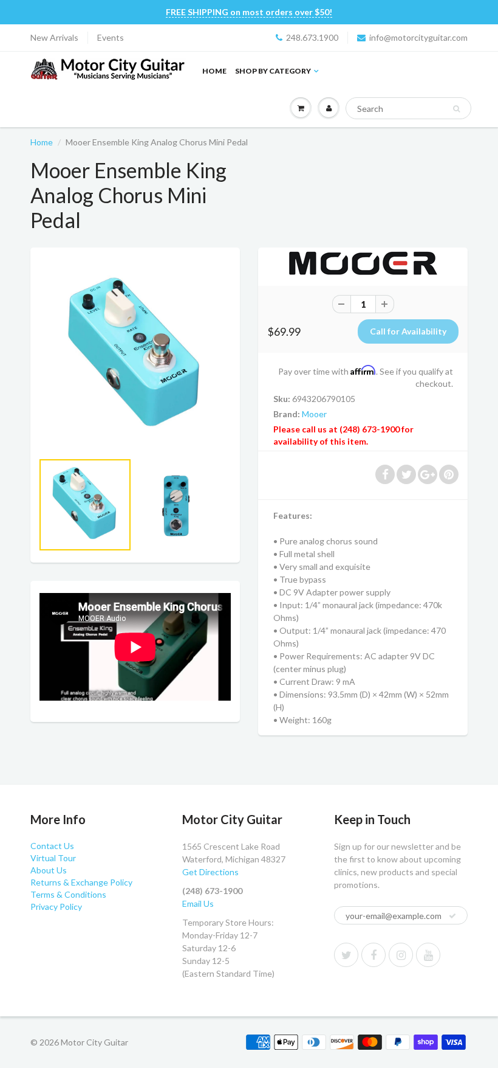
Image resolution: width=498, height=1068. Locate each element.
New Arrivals (54, 37)
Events (110, 37)
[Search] (456, 109)
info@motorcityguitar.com (418, 37)
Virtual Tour (53, 858)
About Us (48, 870)
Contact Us (52, 846)
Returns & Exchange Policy (81, 882)
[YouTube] (428, 955)
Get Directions (210, 872)
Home (214, 70)
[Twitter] (346, 955)
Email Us (198, 903)
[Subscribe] (452, 916)
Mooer (314, 414)
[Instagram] (401, 955)
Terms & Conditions (68, 894)
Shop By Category (273, 70)
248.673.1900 (312, 37)
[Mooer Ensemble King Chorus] (135, 355)
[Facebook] (373, 955)
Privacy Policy (56, 906)
